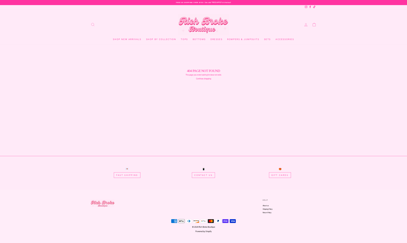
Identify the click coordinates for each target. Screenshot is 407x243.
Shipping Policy (268, 209)
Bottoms (199, 39)
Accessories (285, 39)
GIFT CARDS (280, 175)
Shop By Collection (161, 39)
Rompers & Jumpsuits (243, 39)
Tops (184, 39)
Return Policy (267, 212)
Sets (267, 39)
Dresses (216, 39)
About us (266, 205)
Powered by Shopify (203, 231)
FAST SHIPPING (127, 175)
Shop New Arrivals (127, 39)
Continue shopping (203, 79)
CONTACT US (203, 175)
